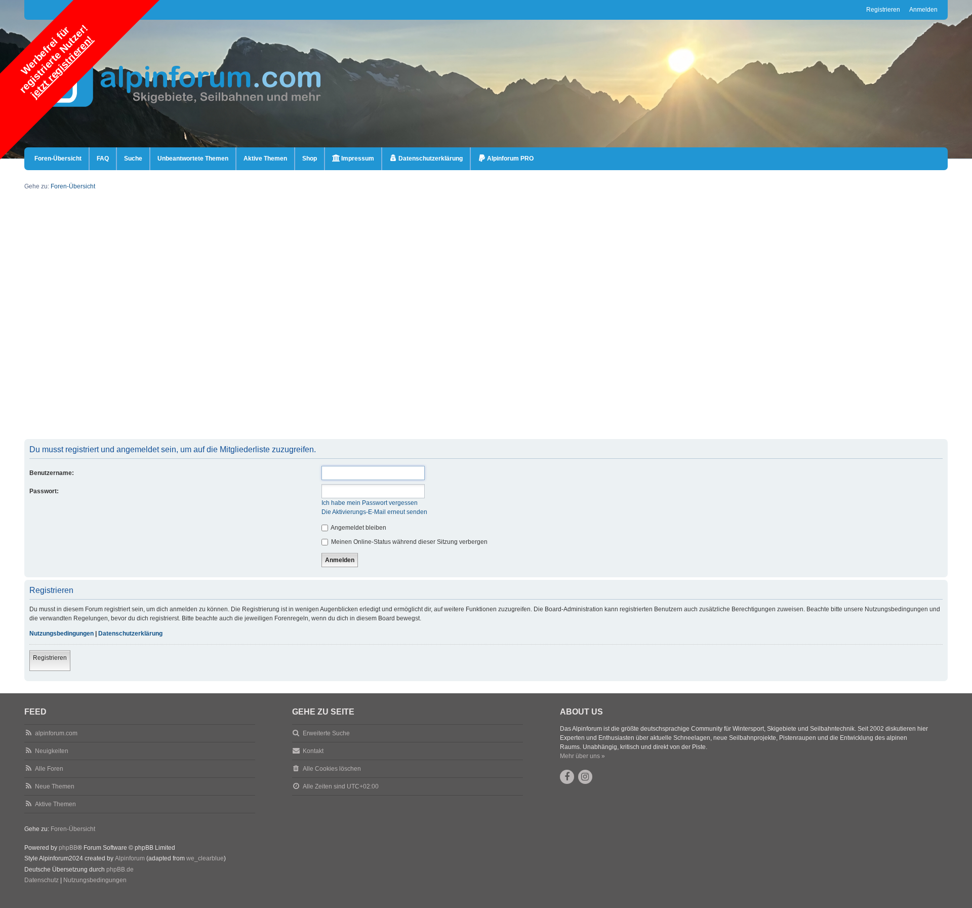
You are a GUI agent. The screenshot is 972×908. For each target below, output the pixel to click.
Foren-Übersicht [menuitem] (58, 158)
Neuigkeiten (51, 751)
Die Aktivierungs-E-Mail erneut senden (374, 512)
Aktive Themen (55, 804)
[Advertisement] (328, 368)
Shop (309, 158)
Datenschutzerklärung (130, 633)
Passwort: (44, 491)
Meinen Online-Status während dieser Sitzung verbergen (409, 541)
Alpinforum (130, 858)
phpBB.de (120, 869)
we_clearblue (205, 858)
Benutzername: (51, 473)
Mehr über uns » (582, 756)
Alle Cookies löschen (332, 768)
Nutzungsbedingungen (61, 633)
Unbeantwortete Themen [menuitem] (192, 158)
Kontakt (313, 751)
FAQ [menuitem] (103, 158)
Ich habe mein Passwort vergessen (369, 502)
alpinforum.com (56, 733)
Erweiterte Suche (326, 733)
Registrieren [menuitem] (883, 9)
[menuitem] (353, 158)
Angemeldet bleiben (358, 527)
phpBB (68, 847)
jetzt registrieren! (61, 66)
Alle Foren (49, 768)
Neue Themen (54, 786)
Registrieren (50, 657)
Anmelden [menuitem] (923, 9)
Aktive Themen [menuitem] (265, 158)
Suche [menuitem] (133, 158)
